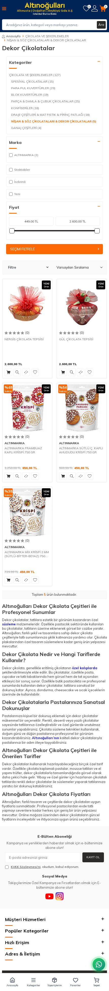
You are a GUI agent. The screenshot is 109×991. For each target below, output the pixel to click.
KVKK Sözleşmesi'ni (26, 867)
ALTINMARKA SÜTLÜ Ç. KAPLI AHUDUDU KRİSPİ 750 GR (81, 450)
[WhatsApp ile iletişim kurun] (99, 964)
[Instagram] (60, 896)
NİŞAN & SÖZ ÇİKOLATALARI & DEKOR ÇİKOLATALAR (53, 121)
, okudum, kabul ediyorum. (45, 867)
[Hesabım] (95, 8)
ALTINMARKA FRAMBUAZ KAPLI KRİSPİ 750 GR (23, 450)
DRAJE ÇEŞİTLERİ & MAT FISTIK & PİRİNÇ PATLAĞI (50, 115)
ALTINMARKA (15, 443)
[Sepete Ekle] (8, 372)
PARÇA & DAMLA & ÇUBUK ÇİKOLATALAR (45, 101)
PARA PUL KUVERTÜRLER (33, 88)
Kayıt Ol (93, 857)
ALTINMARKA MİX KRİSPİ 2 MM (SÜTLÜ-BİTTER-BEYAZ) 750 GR (27, 554)
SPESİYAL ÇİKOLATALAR (32, 81)
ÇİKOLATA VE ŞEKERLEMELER (47, 36)
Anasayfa (13, 36)
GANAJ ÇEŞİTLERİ (26, 128)
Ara (101, 25)
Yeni (17, 194)
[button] (12, 982)
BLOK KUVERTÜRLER (29, 95)
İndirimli (20, 182)
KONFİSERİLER (25, 108)
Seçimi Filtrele (22, 249)
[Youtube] (49, 896)
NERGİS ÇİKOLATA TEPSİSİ (24, 339)
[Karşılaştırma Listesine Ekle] (26, 372)
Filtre (12, 267)
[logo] (44, 6)
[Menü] (4, 8)
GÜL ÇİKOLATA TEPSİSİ (76, 339)
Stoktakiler (22, 170)
